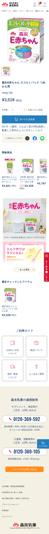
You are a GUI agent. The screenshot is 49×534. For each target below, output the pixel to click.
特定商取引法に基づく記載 (12, 492)
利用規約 (5, 510)
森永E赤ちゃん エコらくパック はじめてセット (10, 179)
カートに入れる (43, 446)
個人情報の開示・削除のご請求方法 (15, 498)
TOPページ (6, 11)
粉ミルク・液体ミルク (35, 11)
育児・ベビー (18, 11)
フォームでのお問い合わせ (24, 469)
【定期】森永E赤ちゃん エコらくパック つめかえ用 (27, 179)
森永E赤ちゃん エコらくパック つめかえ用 (10, 308)
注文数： (5, 110)
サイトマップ (7, 516)
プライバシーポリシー (10, 504)
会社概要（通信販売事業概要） (14, 486)
